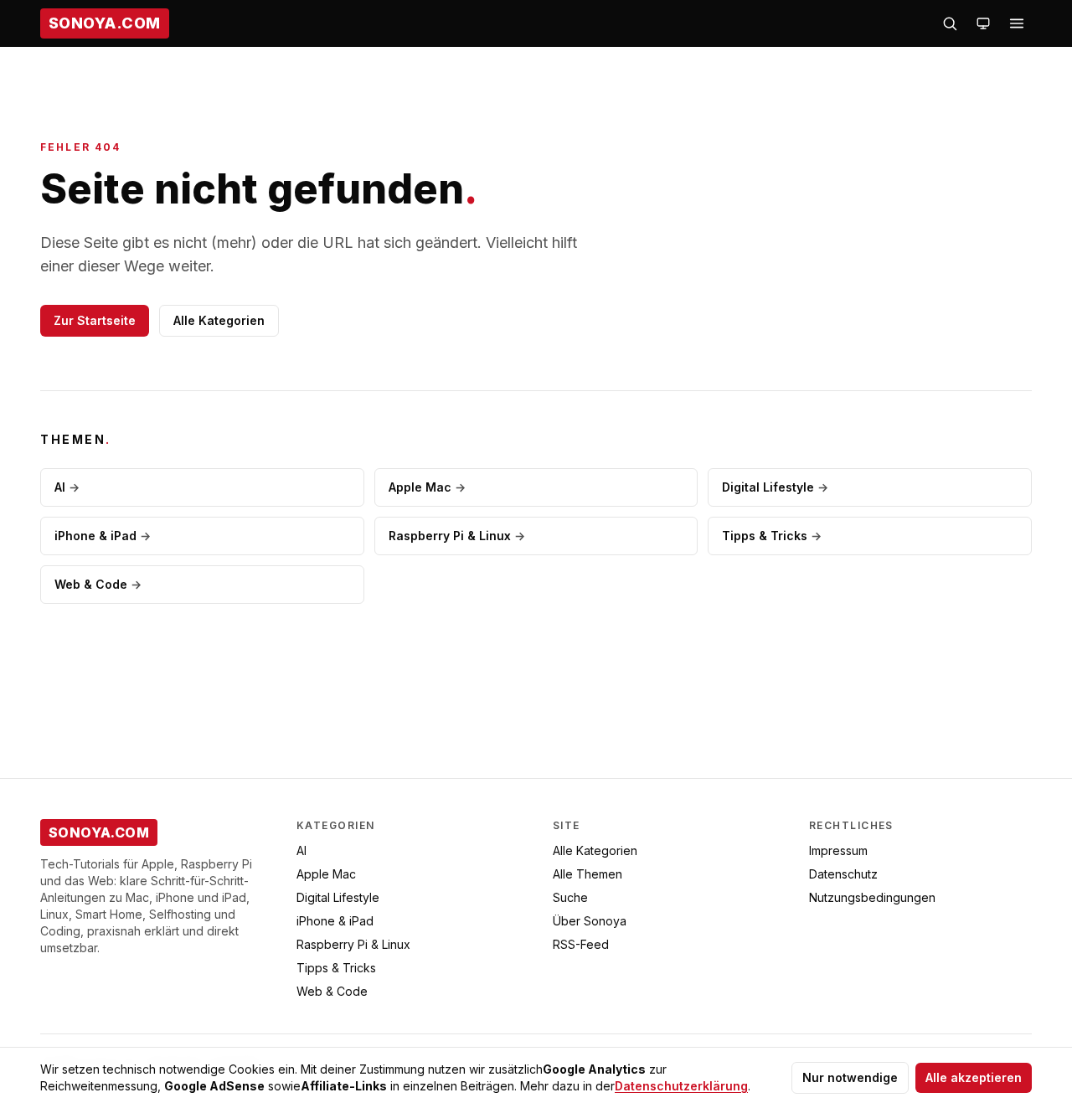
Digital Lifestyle (775, 487)
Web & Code (98, 584)
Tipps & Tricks (772, 535)
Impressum (838, 850)
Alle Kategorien (219, 320)
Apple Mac (427, 487)
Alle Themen (587, 874)
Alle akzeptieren (973, 1077)
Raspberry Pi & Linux (457, 535)
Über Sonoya (589, 921)
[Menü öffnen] (1017, 23)
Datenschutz (843, 874)
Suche (570, 897)
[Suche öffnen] (950, 23)
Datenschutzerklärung (681, 1086)
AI (67, 487)
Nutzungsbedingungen (872, 897)
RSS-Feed (581, 944)
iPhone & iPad (102, 535)
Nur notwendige (850, 1077)
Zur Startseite (95, 320)
